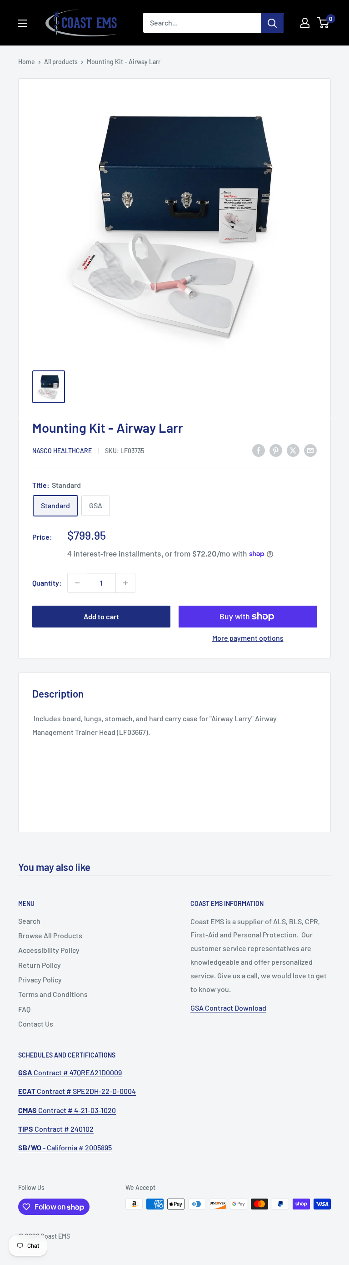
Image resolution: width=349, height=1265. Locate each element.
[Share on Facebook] (258, 450)
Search (29, 920)
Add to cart (101, 616)
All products (61, 62)
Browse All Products (50, 935)
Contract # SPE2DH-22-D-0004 (77, 1091)
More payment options (248, 637)
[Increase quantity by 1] (125, 582)
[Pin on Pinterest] (275, 450)
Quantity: (47, 582)
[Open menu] (22, 23)
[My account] (304, 23)
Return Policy (39, 965)
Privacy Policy (40, 979)
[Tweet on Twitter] (293, 450)
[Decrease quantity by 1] (77, 582)
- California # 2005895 (65, 1147)
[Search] (272, 23)
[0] (323, 22)
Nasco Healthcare (62, 451)
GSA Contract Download (228, 1007)
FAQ (24, 1009)
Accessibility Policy (49, 950)
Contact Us (35, 1023)
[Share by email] (310, 450)
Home (26, 62)
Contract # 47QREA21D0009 (70, 1072)
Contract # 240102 (56, 1128)
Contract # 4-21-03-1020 (67, 1110)
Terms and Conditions (53, 994)
